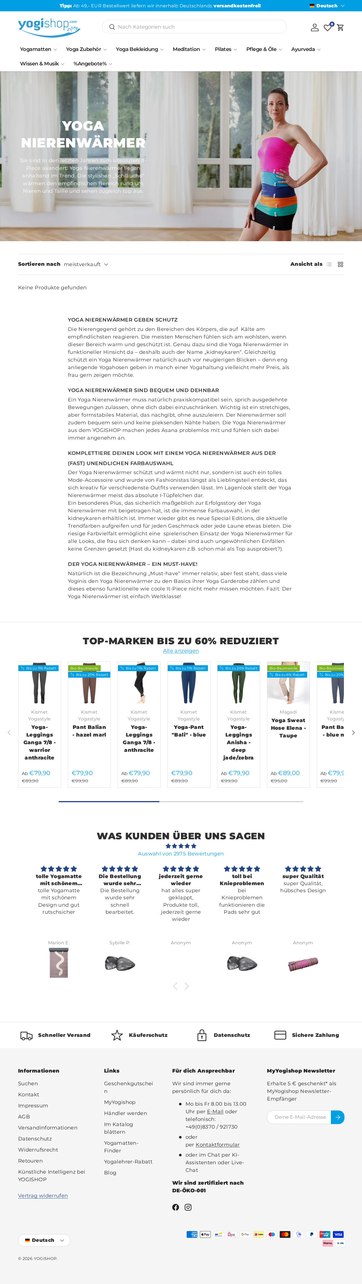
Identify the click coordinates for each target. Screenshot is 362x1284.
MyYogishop (120, 1102)
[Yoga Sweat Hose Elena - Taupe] (288, 683)
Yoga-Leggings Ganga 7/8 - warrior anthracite (39, 742)
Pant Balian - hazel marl (89, 731)
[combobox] (194, 26)
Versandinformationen (47, 1128)
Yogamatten (35, 49)
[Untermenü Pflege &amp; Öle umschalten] (280, 49)
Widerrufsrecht (38, 1150)
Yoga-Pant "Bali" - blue (189, 731)
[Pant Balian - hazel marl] (89, 683)
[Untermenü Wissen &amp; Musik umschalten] (62, 64)
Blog (110, 1173)
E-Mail (215, 1111)
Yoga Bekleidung (137, 49)
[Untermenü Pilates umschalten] (235, 49)
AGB (24, 1117)
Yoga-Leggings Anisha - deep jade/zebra (238, 742)
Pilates (223, 49)
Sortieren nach (39, 264)
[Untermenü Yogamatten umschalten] (55, 49)
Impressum (33, 1106)
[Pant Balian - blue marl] (338, 683)
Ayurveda (303, 49)
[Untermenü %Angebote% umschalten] (110, 64)
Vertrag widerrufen (43, 1196)
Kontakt (28, 1095)
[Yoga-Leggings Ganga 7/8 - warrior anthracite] (39, 683)
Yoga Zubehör (83, 49)
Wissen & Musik (39, 64)
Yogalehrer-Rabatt (128, 1162)
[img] (181, 846)
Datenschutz (35, 1139)
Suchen (28, 1083)
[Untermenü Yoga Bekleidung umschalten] (161, 49)
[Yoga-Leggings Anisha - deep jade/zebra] (238, 683)
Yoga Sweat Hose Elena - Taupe (288, 728)
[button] (340, 27)
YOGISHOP (45, 1258)
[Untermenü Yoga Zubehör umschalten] (105, 49)
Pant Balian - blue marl (338, 731)
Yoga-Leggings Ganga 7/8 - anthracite (139, 738)
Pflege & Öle (261, 49)
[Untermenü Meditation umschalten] (204, 49)
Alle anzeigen (181, 651)
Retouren (30, 1161)
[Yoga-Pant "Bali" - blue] (189, 683)
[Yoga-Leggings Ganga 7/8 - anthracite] (139, 683)
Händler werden (125, 1113)
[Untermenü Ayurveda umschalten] (318, 49)
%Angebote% (90, 64)
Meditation (186, 49)
